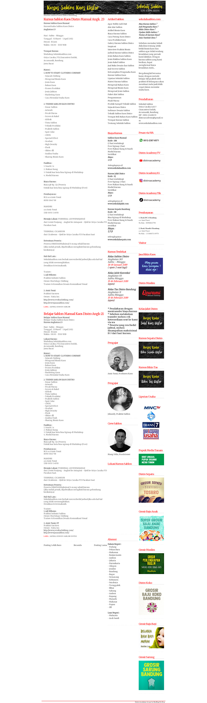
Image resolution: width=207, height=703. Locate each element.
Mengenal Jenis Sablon (118, 91)
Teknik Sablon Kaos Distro (120, 113)
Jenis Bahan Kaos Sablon (119, 56)
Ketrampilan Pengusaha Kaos (122, 72)
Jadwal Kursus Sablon (60, 307)
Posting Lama (100, 545)
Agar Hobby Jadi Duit (117, 24)
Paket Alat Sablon (116, 94)
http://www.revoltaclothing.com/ (59, 300)
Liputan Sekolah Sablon (119, 78)
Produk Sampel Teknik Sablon (122, 104)
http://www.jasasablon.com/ (56, 303)
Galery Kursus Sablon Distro (121, 43)
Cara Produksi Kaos (117, 40)
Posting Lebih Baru (52, 545)
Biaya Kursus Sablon (117, 33)
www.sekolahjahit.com (118, 204)
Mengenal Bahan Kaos (118, 85)
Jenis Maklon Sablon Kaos (120, 59)
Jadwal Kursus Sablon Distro (63, 536)
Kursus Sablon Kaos (117, 75)
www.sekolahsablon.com (119, 168)
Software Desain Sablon (119, 110)
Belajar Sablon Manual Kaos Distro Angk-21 (74, 314)
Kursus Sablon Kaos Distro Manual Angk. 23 (74, 19)
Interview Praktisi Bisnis (119, 49)
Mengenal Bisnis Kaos (118, 88)
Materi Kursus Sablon (118, 81)
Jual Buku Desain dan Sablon (121, 65)
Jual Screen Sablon (116, 69)
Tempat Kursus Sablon (118, 120)
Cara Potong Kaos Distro (119, 37)
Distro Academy (140, 702)
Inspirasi (112, 46)
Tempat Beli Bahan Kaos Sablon (122, 117)
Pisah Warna (113, 101)
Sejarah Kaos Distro (117, 107)
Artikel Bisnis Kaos (116, 30)
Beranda (78, 545)
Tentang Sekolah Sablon (119, 123)
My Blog (156, 702)
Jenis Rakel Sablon (116, 62)
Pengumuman (114, 97)
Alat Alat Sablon (115, 27)
